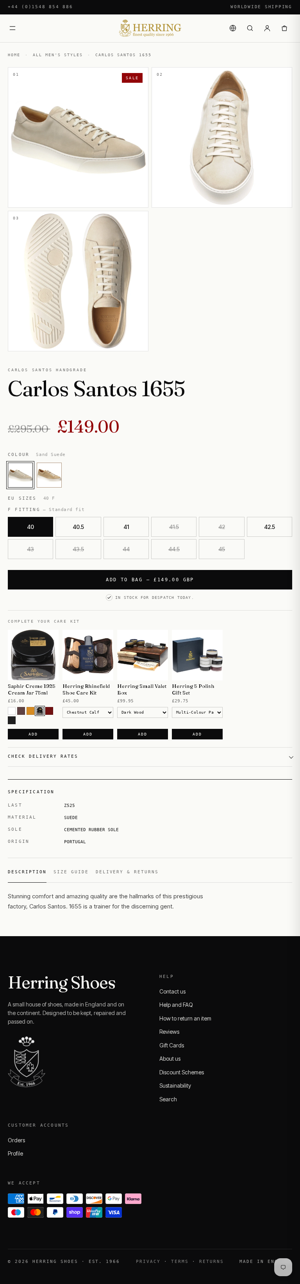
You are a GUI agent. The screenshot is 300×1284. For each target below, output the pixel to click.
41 (126, 527)
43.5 (78, 549)
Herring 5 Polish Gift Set (193, 689)
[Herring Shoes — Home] (150, 28)
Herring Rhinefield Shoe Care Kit (86, 689)
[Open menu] (12, 28)
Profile (15, 1153)
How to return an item (185, 1018)
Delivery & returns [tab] (127, 871)
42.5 (269, 527)
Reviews (169, 1031)
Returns (211, 1261)
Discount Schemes (181, 1072)
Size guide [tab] (71, 871)
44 (126, 549)
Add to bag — (150, 579)
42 (221, 527)
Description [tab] (27, 871)
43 (30, 549)
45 (221, 549)
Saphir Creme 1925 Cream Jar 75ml (31, 689)
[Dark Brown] (40, 711)
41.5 (174, 527)
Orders (16, 1140)
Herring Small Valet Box (141, 689)
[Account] (267, 28)
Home (14, 55)
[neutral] (12, 711)
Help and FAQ (176, 1004)
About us (169, 1058)
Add (33, 734)
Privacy (148, 1261)
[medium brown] (21, 711)
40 (30, 527)
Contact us (172, 991)
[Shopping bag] (284, 28)
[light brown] (30, 711)
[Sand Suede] (20, 475)
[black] (12, 720)
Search (168, 1099)
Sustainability (175, 1085)
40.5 (78, 527)
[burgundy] (49, 711)
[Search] (250, 28)
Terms (180, 1261)
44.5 (174, 549)
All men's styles (58, 55)
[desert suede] (49, 475)
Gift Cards (171, 1045)
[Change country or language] (233, 28)
